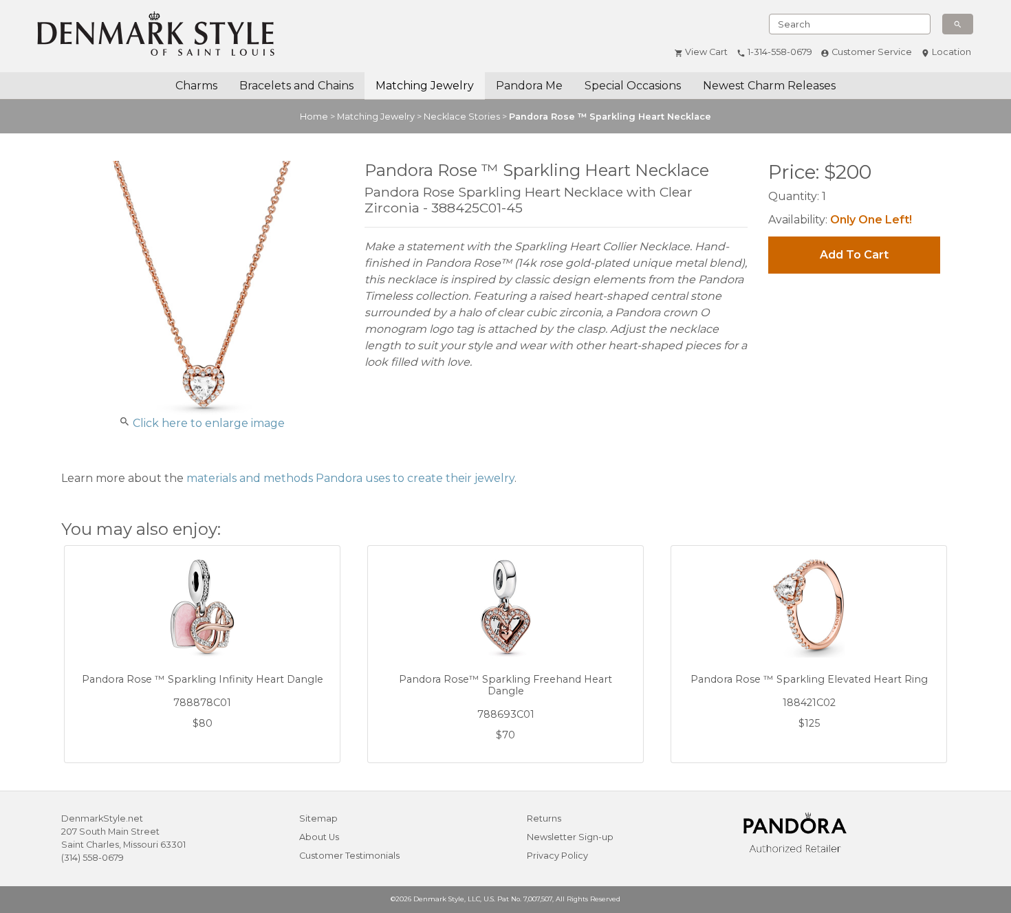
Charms (196, 85)
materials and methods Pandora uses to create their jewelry (350, 478)
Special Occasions (633, 85)
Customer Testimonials (349, 855)
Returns (544, 818)
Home (314, 116)
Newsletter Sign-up (570, 837)
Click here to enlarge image (209, 423)
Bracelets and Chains (296, 85)
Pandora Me (529, 85)
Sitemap (318, 818)
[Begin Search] (957, 24)
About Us (319, 837)
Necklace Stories (462, 116)
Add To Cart (854, 254)
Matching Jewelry (425, 85)
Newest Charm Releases (769, 85)
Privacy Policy (557, 855)
